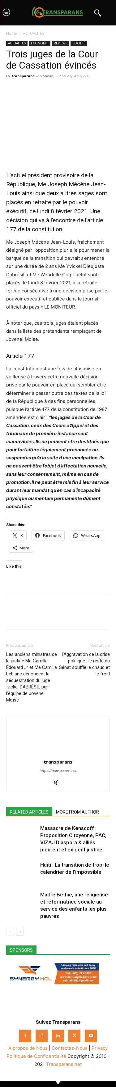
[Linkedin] (55, 90)
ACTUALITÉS (33, 33)
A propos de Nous (28, 1048)
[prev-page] (10, 932)
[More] (69, 90)
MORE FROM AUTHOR (77, 812)
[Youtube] (91, 1036)
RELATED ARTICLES (29, 812)
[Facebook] (12, 90)
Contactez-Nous (70, 1048)
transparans (23, 76)
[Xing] (58, 783)
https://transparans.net (58, 771)
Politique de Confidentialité (36, 1056)
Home (11, 33)
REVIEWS (60, 43)
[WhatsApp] (41, 90)
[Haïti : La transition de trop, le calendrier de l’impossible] (21, 872)
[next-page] (20, 932)
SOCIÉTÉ (78, 43)
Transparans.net (64, 1064)
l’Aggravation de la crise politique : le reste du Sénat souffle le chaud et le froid (84, 664)
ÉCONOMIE (40, 43)
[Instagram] (42, 1036)
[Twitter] (26, 90)
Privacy (100, 1048)
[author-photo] (58, 753)
